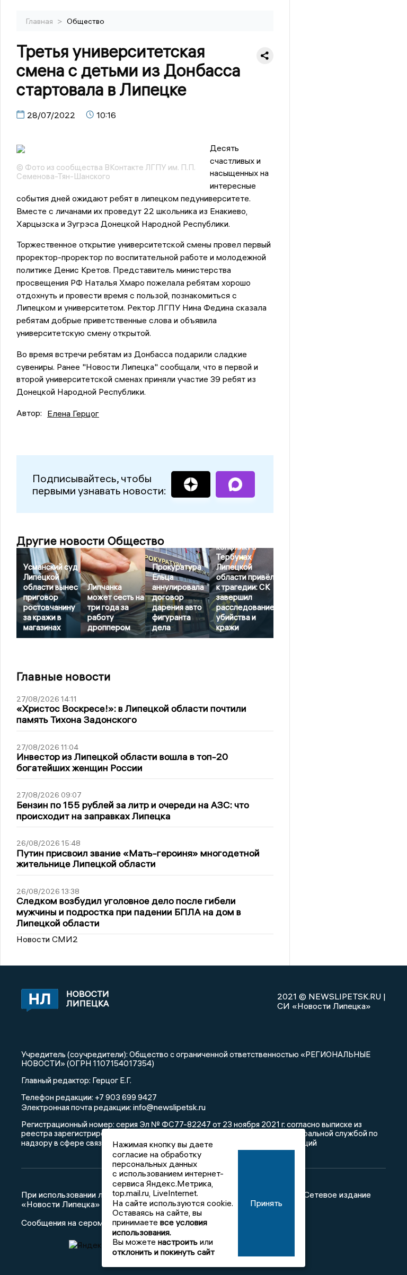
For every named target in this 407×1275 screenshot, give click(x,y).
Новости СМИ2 (47, 939)
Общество (85, 21)
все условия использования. (159, 1227)
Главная (40, 21)
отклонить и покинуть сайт (163, 1251)
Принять (266, 1203)
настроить (178, 1241)
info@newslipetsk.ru (169, 1107)
